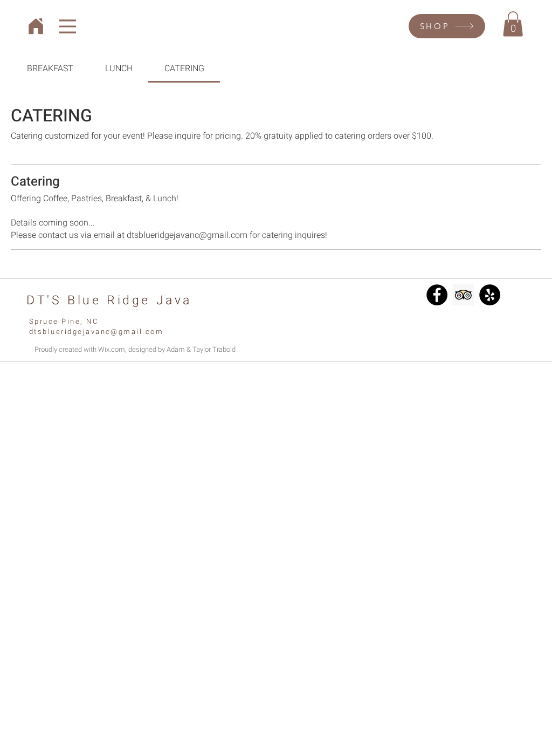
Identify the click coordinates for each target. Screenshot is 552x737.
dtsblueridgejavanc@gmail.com (96, 331)
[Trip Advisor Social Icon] (463, 294)
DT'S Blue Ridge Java (109, 300)
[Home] (36, 26)
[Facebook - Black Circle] (436, 294)
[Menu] (67, 26)
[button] (512, 24)
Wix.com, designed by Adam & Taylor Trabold (167, 349)
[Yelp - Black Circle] (489, 294)
